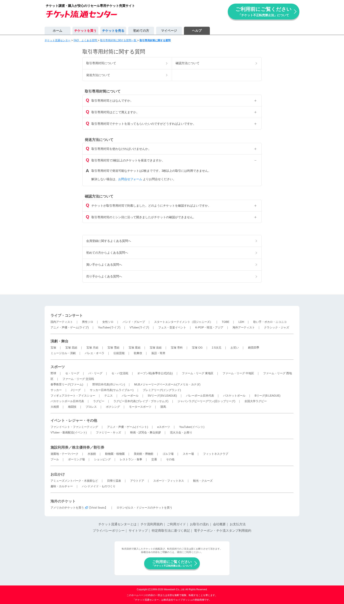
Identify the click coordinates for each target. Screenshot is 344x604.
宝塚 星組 (135, 347)
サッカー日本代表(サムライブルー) (112, 390)
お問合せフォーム (130, 179)
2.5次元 (216, 347)
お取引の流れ (199, 524)
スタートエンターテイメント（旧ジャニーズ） (183, 321)
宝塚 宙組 (156, 347)
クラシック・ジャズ (276, 327)
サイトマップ (138, 530)
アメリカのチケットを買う (67, 507)
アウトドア (137, 480)
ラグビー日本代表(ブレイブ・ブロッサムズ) (140, 401)
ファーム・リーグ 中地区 (238, 373)
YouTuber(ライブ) (109, 327)
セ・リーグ (72, 373)
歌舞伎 (138, 353)
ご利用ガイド (176, 524)
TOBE (225, 321)
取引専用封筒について (101, 63)
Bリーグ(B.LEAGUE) (267, 395)
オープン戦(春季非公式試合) (155, 373)
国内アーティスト (62, 321)
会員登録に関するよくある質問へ (108, 241)
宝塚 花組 (71, 347)
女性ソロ (107, 321)
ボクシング (113, 406)
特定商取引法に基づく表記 (171, 530)
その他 (170, 459)
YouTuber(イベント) (191, 426)
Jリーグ (76, 390)
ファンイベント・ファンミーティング (74, 426)
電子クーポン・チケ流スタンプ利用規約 (222, 530)
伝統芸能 (119, 353)
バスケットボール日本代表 (67, 401)
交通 (154, 459)
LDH (241, 321)
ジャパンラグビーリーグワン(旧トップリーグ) (206, 401)
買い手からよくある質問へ (104, 264)
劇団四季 (253, 347)
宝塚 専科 (177, 347)
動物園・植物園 (115, 453)
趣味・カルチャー (62, 486)
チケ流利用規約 (152, 524)
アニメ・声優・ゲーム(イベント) (127, 426)
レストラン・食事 (131, 459)
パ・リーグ (95, 373)
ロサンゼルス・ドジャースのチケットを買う (144, 507)
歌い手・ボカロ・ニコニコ (270, 321)
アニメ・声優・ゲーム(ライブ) (70, 327)
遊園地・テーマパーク (64, 453)
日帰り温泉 (114, 480)
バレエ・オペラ (94, 353)
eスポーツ (163, 426)
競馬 (163, 406)
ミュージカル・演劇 (63, 353)
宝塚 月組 (92, 347)
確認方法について (187, 63)
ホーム (57, 30)
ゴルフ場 (168, 453)
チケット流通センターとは (117, 524)
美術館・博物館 (143, 453)
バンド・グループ (134, 321)
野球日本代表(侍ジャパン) (108, 384)
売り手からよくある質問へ (104, 276)
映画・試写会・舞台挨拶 (145, 432)
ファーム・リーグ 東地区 (197, 373)
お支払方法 (238, 524)
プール (55, 459)
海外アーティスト (244, 327)
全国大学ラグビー (255, 401)
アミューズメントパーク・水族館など (74, 480)
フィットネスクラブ (215, 453)
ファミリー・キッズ (108, 432)
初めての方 (141, 30)
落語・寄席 (158, 353)
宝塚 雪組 (113, 347)
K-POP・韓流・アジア (209, 327)
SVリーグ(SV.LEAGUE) (162, 395)
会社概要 (219, 524)
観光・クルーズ (203, 480)
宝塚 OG (197, 347)
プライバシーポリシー (109, 530)
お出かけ (58, 474)
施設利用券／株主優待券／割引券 (77, 447)
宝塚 (53, 347)
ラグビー (98, 401)
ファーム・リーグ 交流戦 (78, 378)
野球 (53, 373)
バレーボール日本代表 (200, 395)
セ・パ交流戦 (119, 373)
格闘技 (72, 406)
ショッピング (102, 459)
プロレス (91, 406)
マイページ (169, 30)
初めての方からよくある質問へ (107, 252)
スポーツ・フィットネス (168, 480)
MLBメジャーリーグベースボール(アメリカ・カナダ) (167, 384)
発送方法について (98, 75)
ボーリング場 (76, 459)
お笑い (235, 347)
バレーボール (130, 395)
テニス (108, 395)
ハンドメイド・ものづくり (98, 486)
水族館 (92, 453)
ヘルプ (197, 30)
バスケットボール (234, 395)
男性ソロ (87, 321)
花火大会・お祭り (181, 432)
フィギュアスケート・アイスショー (73, 395)
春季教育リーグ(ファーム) (67, 384)
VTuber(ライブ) (139, 327)
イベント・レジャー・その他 (74, 420)
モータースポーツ (140, 406)
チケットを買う (85, 30)
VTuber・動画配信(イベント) (69, 432)
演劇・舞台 (59, 341)
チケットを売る (113, 30)
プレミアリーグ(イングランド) (162, 390)
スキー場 (188, 453)
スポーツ (58, 367)
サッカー (56, 390)
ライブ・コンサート (67, 315)
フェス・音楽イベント (172, 327)
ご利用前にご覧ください (264, 11)
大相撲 (55, 406)
